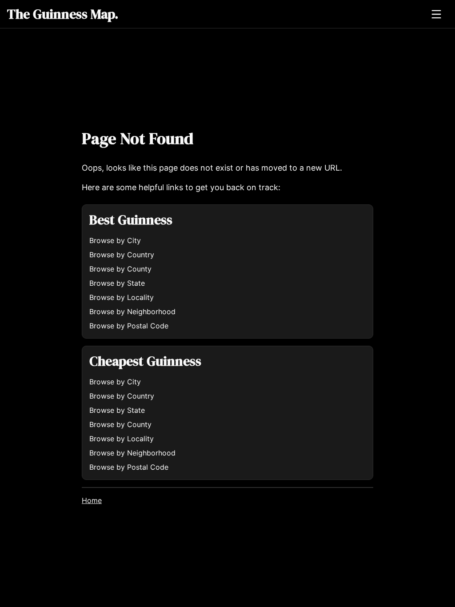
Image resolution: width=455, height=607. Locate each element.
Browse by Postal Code (128, 325)
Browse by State (117, 283)
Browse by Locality (121, 297)
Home (92, 500)
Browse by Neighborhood (132, 311)
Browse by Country (121, 254)
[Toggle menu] (436, 14)
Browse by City (115, 240)
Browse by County (120, 268)
